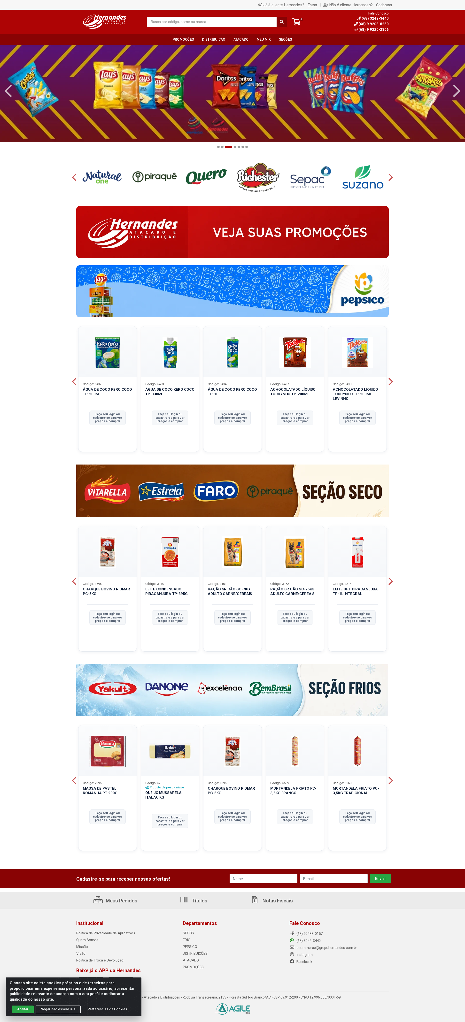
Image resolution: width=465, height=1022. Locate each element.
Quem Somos (87, 940)
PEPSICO (190, 947)
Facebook (303, 962)
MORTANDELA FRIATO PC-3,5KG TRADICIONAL (356, 790)
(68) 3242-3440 (308, 940)
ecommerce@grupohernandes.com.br (326, 948)
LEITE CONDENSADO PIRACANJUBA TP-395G (166, 591)
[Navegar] (8, 91)
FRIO (186, 940)
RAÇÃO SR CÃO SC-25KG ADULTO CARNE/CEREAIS (292, 591)
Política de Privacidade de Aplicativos (105, 933)
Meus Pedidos (121, 901)
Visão (80, 953)
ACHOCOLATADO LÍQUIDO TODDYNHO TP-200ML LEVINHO (355, 394)
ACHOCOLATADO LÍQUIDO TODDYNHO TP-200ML (293, 391)
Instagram (304, 955)
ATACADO (191, 960)
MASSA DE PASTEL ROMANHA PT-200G (100, 790)
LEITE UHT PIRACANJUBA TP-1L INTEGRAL (355, 591)
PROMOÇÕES (193, 967)
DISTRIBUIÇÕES (195, 953)
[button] (218, 147)
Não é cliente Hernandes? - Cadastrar (360, 5)
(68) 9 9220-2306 (373, 29)
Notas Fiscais (277, 901)
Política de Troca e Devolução (100, 960)
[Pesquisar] (282, 22)
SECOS (188, 933)
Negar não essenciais (58, 1009)
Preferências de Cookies (107, 1009)
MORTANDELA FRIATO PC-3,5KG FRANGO (293, 790)
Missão (82, 947)
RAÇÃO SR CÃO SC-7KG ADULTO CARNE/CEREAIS (230, 591)
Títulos (199, 901)
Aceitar (23, 1009)
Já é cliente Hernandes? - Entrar (290, 5)
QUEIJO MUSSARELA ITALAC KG (163, 795)
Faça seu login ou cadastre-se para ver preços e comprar (107, 417)
